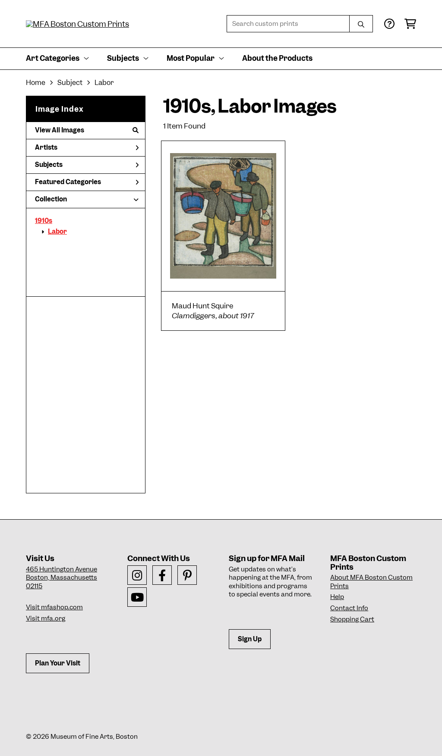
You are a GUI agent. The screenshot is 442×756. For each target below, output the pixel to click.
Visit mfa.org (45, 618)
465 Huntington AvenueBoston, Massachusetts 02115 (61, 577)
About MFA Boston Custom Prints (371, 581)
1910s (43, 220)
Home (35, 82)
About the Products (277, 58)
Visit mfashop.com (54, 607)
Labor (57, 231)
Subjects (49, 164)
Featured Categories (68, 182)
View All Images (59, 130)
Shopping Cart (352, 619)
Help (337, 597)
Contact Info (349, 608)
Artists (46, 147)
